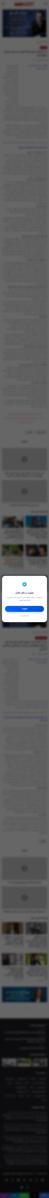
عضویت (24, 608)
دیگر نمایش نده (24, 616)
